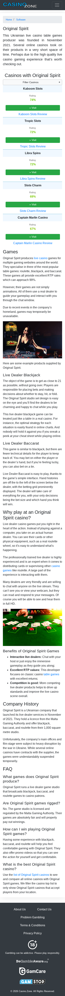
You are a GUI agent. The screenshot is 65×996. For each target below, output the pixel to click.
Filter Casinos (30, 82)
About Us (20, 909)
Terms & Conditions (32, 925)
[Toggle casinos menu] (57, 5)
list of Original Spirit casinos (31, 874)
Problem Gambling (33, 917)
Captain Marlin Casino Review (32, 243)
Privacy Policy (32, 933)
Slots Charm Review (33, 210)
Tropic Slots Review (33, 146)
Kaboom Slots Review (33, 114)
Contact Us (44, 909)
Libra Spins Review (32, 178)
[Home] (20, 5)
